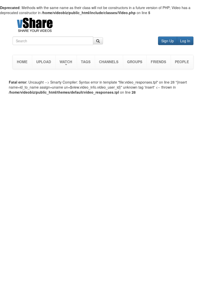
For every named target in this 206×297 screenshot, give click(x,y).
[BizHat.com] (103, 26)
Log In (185, 40)
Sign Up (167, 40)
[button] (66, 62)
